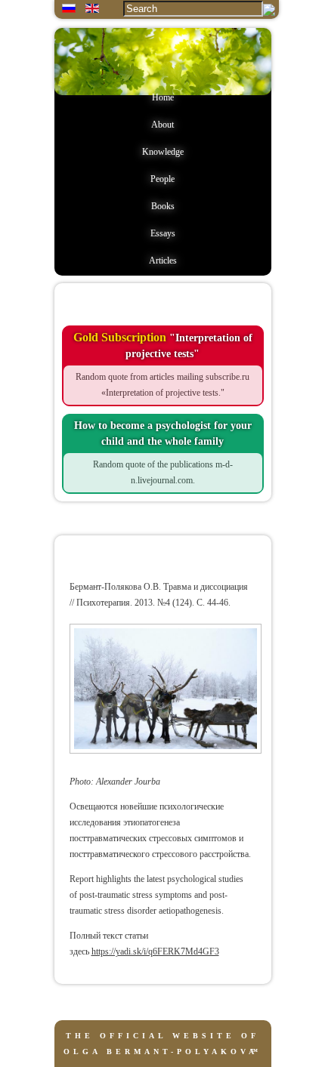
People (162, 179)
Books (163, 206)
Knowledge (163, 151)
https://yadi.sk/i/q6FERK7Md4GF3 (155, 951)
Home (163, 97)
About (162, 124)
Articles (163, 260)
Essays (162, 233)
